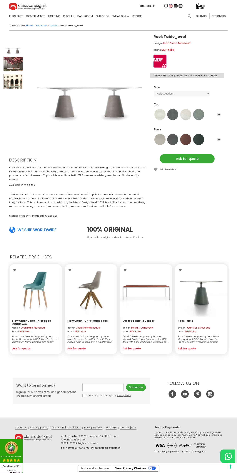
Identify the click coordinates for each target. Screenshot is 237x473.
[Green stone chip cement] (199, 114)
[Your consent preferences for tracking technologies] (230, 466)
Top (157, 104)
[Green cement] (199, 139)
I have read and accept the (108, 395)
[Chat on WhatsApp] (227, 456)
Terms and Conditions (66, 427)
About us (21, 427)
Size (157, 87)
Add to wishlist (168, 169)
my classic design (200, 6)
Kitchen (68, 16)
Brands (201, 16)
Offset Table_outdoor (139, 321)
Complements (35, 16)
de (176, 6)
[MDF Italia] (159, 61)
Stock (137, 16)
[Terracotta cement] (186, 139)
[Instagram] (210, 397)
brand (21, 331)
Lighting (54, 16)
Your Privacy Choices (130, 468)
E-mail (104, 387)
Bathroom (85, 16)
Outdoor (102, 16)
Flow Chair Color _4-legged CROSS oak (31, 322)
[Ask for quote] (36, 290)
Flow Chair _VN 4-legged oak (87, 321)
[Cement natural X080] (160, 139)
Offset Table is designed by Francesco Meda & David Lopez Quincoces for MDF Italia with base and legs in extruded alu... (146, 339)
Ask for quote (187, 158)
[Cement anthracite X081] (173, 139)
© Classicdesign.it (38, 438)
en (171, 6)
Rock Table (185, 321)
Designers (219, 16)
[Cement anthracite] (173, 114)
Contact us (147, 6)
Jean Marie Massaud (176, 43)
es (180, 6)
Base (157, 129)
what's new (120, 16)
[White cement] (160, 114)
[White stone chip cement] (186, 114)
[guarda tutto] (219, 114)
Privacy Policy (124, 395)
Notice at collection (95, 468)
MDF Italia (167, 50)
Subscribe (136, 387)
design (28, 327)
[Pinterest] (197, 397)
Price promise (93, 427)
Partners (111, 427)
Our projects (128, 427)
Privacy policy (39, 427)
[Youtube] (185, 397)
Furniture (16, 16)
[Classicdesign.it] (28, 7)
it (166, 6)
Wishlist (15, 270)
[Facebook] (172, 397)
